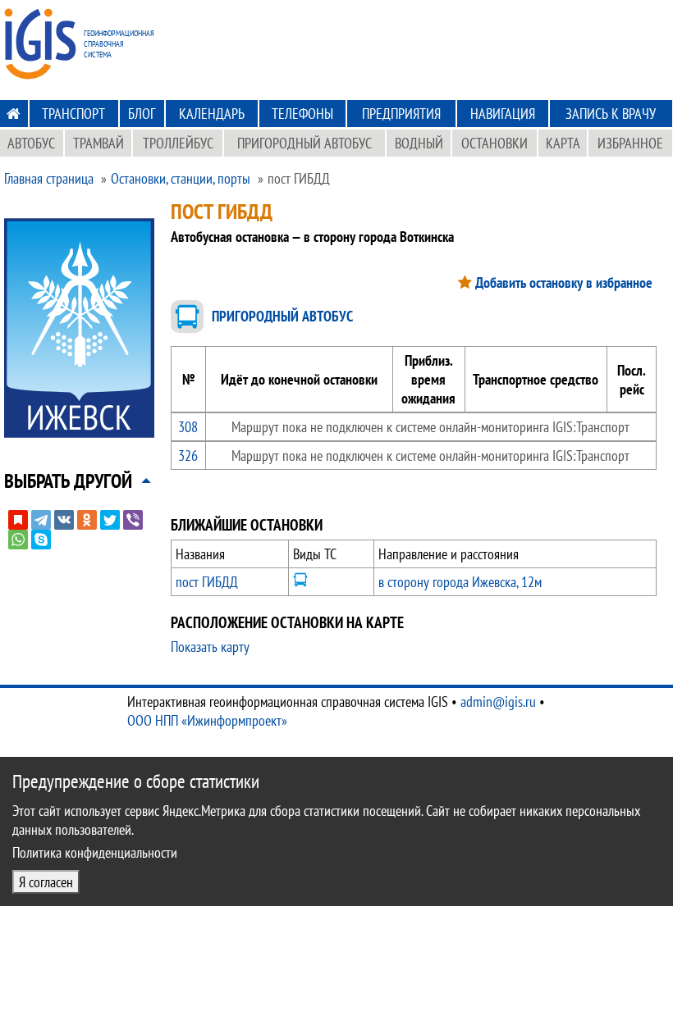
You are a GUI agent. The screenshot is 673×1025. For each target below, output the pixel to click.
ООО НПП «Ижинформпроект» (207, 720)
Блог (141, 113)
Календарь (212, 113)
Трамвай (98, 143)
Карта (563, 143)
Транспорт (73, 113)
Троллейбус (178, 143)
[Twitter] (110, 520)
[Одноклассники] (87, 520)
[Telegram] (41, 520)
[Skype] (41, 539)
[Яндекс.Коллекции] (18, 520)
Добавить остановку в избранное (563, 282)
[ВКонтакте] (64, 520)
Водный (419, 143)
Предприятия (401, 113)
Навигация (502, 113)
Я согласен (46, 881)
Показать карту (210, 646)
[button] (68, 481)
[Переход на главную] (14, 113)
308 (188, 426)
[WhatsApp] (18, 539)
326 (188, 455)
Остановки (494, 143)
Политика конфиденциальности (94, 852)
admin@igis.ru (498, 701)
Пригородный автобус (304, 143)
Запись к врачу (610, 113)
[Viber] (133, 520)
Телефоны (302, 113)
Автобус (31, 143)
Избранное (630, 143)
